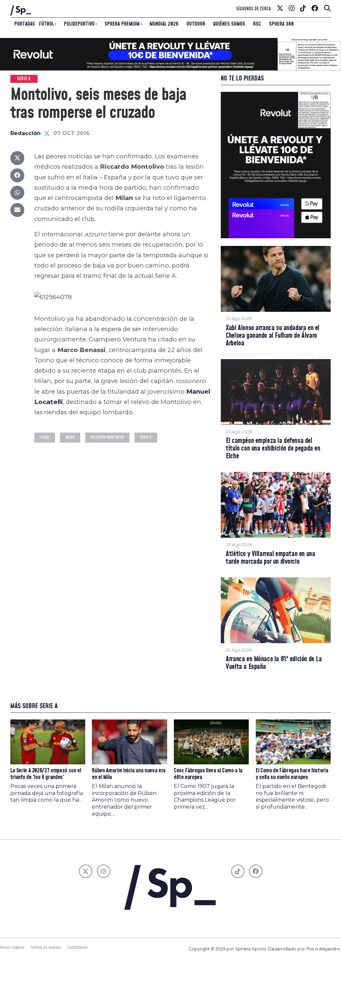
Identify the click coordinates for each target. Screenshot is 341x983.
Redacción (25, 133)
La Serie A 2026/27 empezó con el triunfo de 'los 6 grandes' (45, 774)
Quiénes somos (229, 24)
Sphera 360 (281, 24)
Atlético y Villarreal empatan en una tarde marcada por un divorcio (270, 558)
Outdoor (195, 24)
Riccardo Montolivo (107, 437)
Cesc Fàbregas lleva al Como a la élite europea (208, 774)
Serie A (146, 437)
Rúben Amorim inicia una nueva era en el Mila (128, 774)
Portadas (24, 24)
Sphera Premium (122, 24)
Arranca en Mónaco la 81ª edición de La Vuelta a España (274, 663)
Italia (44, 437)
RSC (257, 24)
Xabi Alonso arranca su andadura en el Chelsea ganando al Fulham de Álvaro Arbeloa (272, 335)
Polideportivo (79, 24)
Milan (70, 437)
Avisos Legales (12, 947)
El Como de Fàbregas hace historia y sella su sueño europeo (292, 774)
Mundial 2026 (164, 24)
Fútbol (46, 24)
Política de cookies (45, 947)
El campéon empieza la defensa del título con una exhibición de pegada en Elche (273, 448)
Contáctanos (77, 947)
